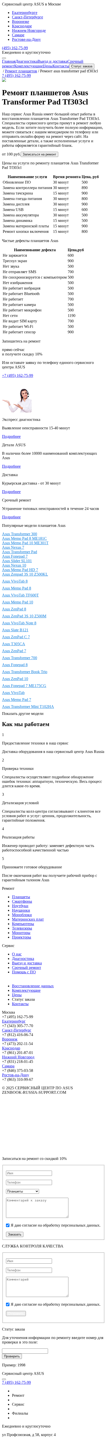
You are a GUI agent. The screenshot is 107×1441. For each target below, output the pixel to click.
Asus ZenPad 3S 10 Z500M (24, 616)
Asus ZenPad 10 (15, 679)
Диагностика (26, 61)
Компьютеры (23, 924)
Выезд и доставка (52, 61)
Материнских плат (28, 919)
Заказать (14, 1234)
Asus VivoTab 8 (15, 581)
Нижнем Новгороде (29, 30)
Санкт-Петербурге (27, 17)
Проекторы (21, 937)
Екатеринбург (14, 1021)
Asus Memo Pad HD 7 (20, 570)
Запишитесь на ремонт (21, 341)
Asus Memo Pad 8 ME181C (24, 538)
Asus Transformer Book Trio (24, 672)
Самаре (18, 35)
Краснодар (11, 1048)
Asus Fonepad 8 (15, 665)
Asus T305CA (13, 644)
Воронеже (20, 21)
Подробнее (11, 436)
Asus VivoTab (13, 693)
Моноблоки (22, 915)
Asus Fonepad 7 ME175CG (24, 686)
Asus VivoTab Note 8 (19, 623)
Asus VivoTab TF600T (20, 595)
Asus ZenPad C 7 (16, 637)
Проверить (12, 1356)
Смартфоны (22, 901)
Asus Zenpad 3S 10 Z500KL (25, 574)
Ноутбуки (20, 906)
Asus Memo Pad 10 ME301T (25, 543)
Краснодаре (22, 26)
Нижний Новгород (18, 1057)
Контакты (61, 66)
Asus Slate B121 (15, 630)
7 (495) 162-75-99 (16, 75)
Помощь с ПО (24, 972)
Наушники (21, 910)
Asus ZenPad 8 (14, 609)
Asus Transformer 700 (19, 658)
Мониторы (21, 933)
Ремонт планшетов (21, 71)
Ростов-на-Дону (15, 1075)
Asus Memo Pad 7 (16, 699)
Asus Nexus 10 (14, 565)
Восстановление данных (33, 986)
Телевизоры (22, 928)
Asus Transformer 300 (19, 534)
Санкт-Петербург (16, 1030)
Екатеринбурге (24, 12)
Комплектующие (28, 66)
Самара (8, 1066)
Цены (48, 66)
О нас (17, 954)
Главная (8, 61)
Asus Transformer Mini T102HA (28, 706)
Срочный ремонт (26, 967)
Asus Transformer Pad (19, 552)
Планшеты (21, 897)
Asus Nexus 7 (13, 547)
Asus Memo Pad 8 (16, 588)
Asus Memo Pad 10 (17, 602)
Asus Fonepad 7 (15, 556)
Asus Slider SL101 (17, 561)
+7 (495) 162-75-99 (17, 375)
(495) (15, 48)
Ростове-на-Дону (26, 39)
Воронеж (9, 1039)
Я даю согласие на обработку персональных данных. (56, 1225)
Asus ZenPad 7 (14, 651)
